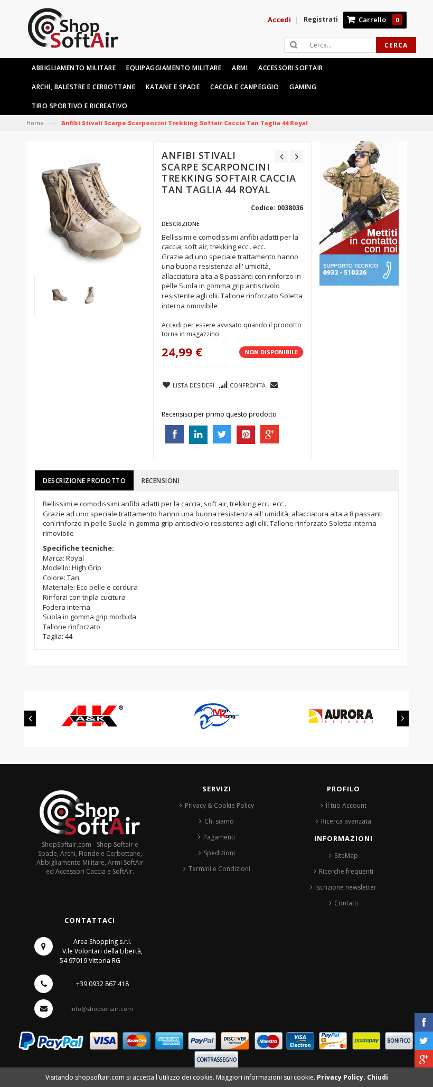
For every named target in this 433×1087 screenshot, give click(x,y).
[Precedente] (281, 156)
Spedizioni (219, 852)
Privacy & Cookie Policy (219, 805)
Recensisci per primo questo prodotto (219, 414)
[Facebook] (424, 1022)
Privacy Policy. (342, 1077)
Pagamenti (219, 837)
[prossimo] (296, 156)
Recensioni (161, 480)
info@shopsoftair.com (101, 1009)
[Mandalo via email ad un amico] (274, 384)
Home (35, 123)
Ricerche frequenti (346, 871)
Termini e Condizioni (219, 868)
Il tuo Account (346, 805)
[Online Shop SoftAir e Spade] (78, 32)
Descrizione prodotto (84, 480)
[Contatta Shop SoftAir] (359, 213)
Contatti (346, 903)
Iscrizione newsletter (345, 887)
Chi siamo (219, 821)
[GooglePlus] (424, 1059)
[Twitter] (424, 1041)
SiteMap (346, 855)
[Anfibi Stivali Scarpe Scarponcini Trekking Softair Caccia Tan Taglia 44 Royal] (59, 295)
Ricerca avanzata (346, 821)
